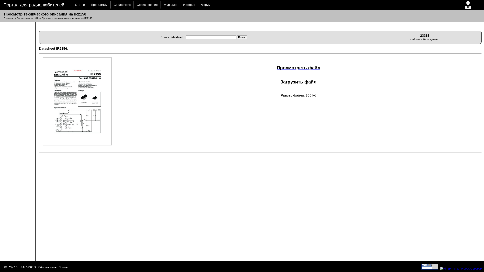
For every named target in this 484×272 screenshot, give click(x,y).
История (189, 4)
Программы (99, 4)
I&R (36, 18)
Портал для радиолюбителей (33, 4)
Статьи (80, 4)
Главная (8, 18)
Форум (205, 4)
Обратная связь (47, 267)
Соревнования (147, 4)
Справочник (122, 4)
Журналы (170, 4)
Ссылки (63, 267)
